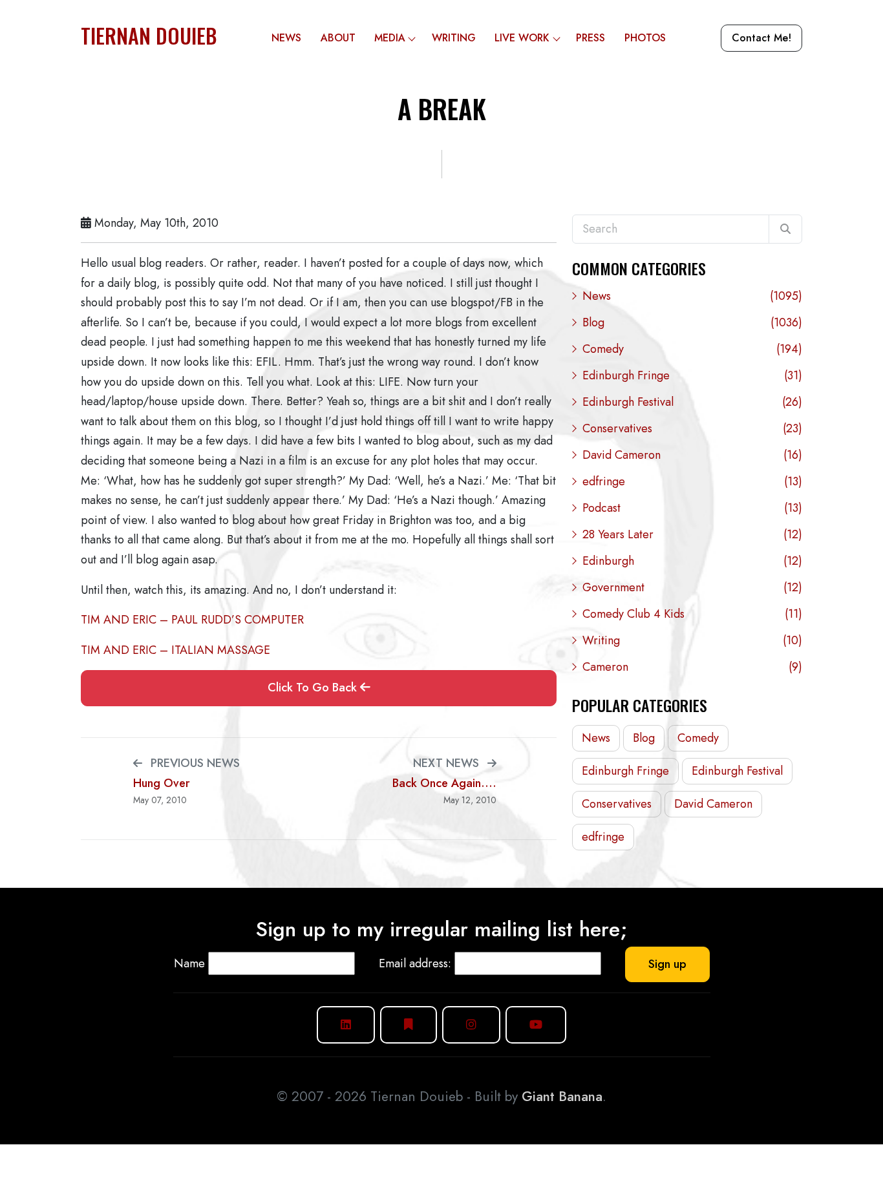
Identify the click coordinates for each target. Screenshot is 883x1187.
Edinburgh (692, 560)
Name (189, 963)
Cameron (692, 666)
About (338, 37)
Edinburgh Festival (692, 402)
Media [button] (389, 37)
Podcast (692, 507)
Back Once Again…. (444, 783)
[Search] (785, 229)
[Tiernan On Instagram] (471, 1024)
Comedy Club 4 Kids (692, 613)
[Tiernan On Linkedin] (346, 1024)
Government (692, 587)
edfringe (692, 481)
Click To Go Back (314, 687)
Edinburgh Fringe (692, 375)
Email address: (415, 963)
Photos (645, 37)
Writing (454, 37)
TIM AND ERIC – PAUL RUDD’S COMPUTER (192, 619)
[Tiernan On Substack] (408, 1024)
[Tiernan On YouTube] (535, 1024)
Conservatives (692, 428)
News (286, 37)
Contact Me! (761, 37)
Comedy (692, 349)
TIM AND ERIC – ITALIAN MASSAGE (175, 650)
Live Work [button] (522, 37)
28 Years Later (692, 534)
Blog (692, 322)
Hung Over (161, 783)
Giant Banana (562, 1096)
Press (590, 37)
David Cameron (692, 454)
